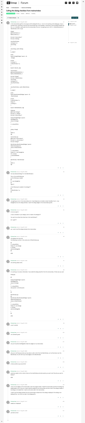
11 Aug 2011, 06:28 (23, 171)
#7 (63, 260)
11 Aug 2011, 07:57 (23, 332)
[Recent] (2, 4)
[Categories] (2, 2)
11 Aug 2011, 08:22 (23, 371)
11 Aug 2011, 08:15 (23, 362)
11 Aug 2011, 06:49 (23, 199)
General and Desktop (11, 13)
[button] (2, 421)
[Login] (83, 2)
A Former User (13, 22)
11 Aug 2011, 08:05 (23, 351)
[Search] (2, 17)
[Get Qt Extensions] (2, 20)
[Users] (2, 12)
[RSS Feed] (18, 18)
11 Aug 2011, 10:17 (23, 401)
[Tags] (2, 7)
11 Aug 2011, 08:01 (23, 341)
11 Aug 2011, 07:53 (23, 323)
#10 (63, 332)
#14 (63, 371)
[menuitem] (83, 2)
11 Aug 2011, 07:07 (23, 227)
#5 (63, 227)
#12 (63, 351)
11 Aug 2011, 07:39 (23, 260)
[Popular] (2, 9)
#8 (63, 270)
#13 (63, 362)
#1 (63, 22)
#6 (63, 236)
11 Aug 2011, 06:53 (23, 210)
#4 (63, 210)
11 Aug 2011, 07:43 (23, 270)
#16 (63, 401)
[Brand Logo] (17, 3)
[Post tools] (63, 168)
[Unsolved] (2, 23)
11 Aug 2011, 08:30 (23, 384)
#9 (63, 323)
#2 (63, 171)
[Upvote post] (58, 168)
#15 (63, 384)
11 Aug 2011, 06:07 (23, 22)
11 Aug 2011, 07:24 (23, 236)
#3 (63, 199)
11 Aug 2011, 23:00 (23, 410)
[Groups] (2, 15)
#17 (63, 410)
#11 (63, 341)
